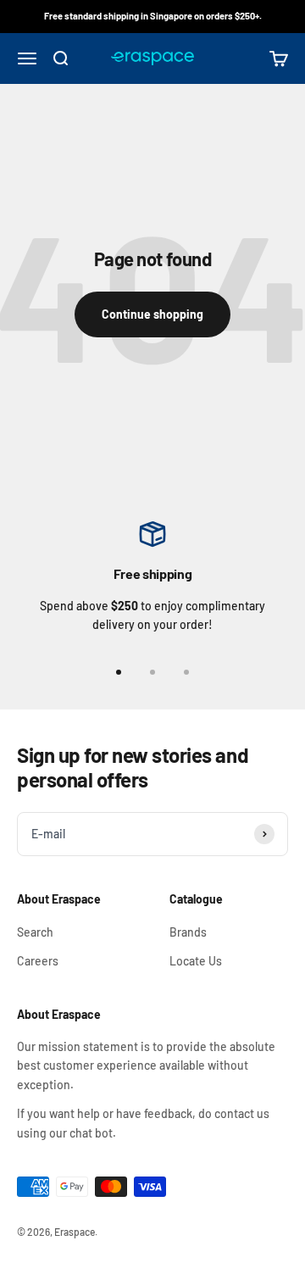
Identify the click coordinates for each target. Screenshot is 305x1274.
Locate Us (195, 961)
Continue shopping (152, 313)
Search (35, 932)
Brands (188, 932)
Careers (37, 961)
